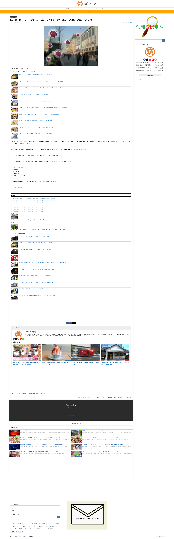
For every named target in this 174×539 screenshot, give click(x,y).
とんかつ (28, 528)
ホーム (61, 8)
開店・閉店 (68, 8)
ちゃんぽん (54, 526)
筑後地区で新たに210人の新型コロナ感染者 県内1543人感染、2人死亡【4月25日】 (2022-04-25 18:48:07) (34, 198)
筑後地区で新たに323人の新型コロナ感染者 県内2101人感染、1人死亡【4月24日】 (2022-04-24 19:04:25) (34, 200)
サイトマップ (25, 536)
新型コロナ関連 (13, 17)
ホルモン (14, 528)
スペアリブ (43, 523)
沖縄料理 (21, 528)
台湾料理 (51, 528)
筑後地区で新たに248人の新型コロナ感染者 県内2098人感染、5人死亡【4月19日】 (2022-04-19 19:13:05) (34, 211)
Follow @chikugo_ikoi (76, 423)
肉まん (44, 528)
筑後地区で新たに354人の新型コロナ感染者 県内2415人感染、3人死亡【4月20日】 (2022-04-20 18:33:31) (34, 209)
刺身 (57, 523)
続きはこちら (150, 75)
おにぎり (51, 523)
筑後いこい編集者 (128, 22)
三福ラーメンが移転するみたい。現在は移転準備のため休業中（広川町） (29, 393)
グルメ (74, 8)
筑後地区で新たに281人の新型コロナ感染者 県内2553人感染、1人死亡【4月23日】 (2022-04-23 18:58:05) (34, 202)
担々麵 (13, 523)
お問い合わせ (11, 536)
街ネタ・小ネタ (99, 8)
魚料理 (20, 523)
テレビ (112, 8)
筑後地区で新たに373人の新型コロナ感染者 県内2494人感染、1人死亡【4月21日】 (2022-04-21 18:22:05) (34, 207)
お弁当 (46, 526)
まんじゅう (20, 531)
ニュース (80, 8)
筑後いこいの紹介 (18, 536)
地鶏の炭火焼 (37, 528)
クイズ (92, 8)
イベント (86, 8)
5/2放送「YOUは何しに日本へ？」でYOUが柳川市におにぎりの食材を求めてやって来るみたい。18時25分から (103, 397)
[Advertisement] (52, 311)
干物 (13, 531)
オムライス (23, 526)
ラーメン (39, 526)
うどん (35, 523)
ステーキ (31, 526)
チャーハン (28, 523)
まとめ (107, 8)
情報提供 (31, 536)
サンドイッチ (15, 526)
